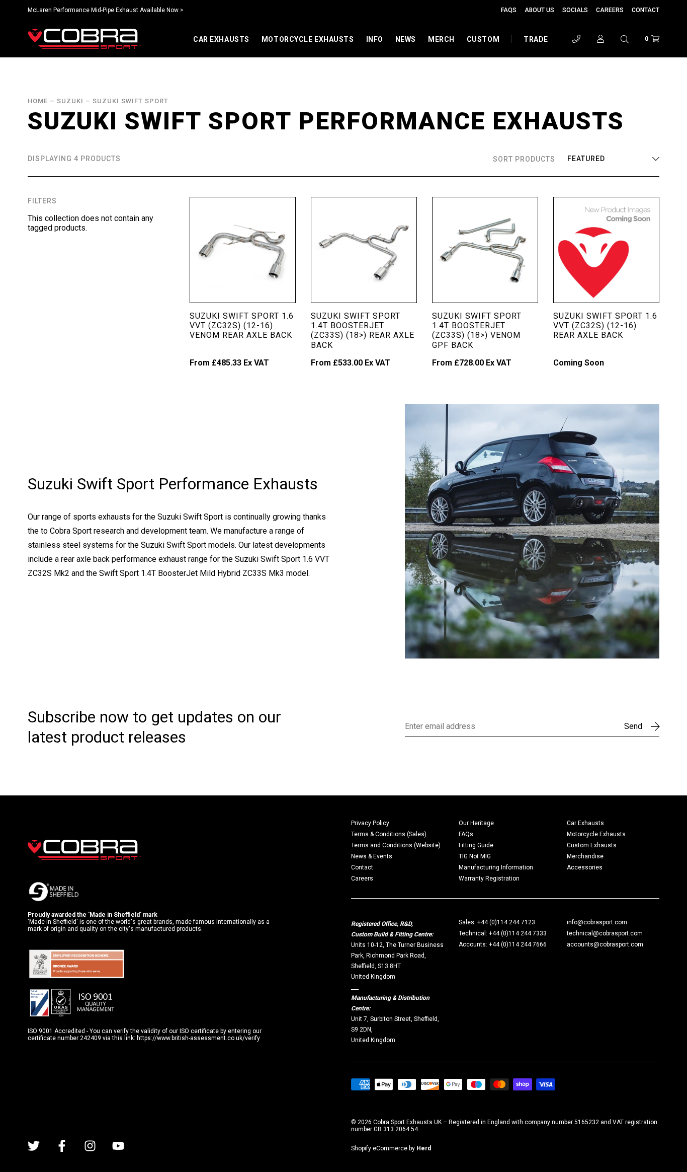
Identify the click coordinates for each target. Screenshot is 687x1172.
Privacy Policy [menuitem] (370, 823)
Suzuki (70, 101)
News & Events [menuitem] (371, 856)
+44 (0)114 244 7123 (506, 922)
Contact (645, 10)
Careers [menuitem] (362, 878)
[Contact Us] (576, 39)
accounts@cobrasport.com (605, 944)
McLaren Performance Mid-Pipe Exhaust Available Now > (106, 10)
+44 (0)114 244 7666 (518, 944)
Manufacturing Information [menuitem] (496, 867)
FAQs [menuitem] (466, 834)
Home (38, 101)
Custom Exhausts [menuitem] (592, 845)
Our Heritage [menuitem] (476, 823)
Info (374, 39)
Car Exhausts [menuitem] (585, 823)
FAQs (509, 10)
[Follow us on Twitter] (34, 1146)
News (405, 39)
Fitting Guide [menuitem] (476, 845)
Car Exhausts (221, 39)
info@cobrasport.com (597, 922)
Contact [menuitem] (362, 867)
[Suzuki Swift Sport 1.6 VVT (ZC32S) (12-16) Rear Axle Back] (606, 250)
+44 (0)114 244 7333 (518, 933)
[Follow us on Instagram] (90, 1146)
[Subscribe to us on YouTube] (118, 1146)
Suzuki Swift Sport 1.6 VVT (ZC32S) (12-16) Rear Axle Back (605, 325)
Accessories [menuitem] (585, 867)
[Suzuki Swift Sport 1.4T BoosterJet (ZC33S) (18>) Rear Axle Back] (363, 250)
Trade (536, 39)
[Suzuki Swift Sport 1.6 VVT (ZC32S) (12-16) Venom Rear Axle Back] (242, 250)
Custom (483, 39)
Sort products (524, 159)
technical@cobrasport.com (605, 933)
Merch (441, 39)
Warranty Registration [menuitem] (489, 878)
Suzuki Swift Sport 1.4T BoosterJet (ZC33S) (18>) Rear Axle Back (362, 330)
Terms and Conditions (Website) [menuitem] (396, 845)
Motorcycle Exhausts (308, 39)
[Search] (625, 39)
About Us (539, 10)
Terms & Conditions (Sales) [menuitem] (388, 834)
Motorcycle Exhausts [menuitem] (596, 834)
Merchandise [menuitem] (585, 856)
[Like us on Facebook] (62, 1146)
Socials (575, 10)
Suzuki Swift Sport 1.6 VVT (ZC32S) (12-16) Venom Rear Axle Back (242, 325)
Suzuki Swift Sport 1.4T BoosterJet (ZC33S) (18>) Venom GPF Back (477, 330)
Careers (610, 10)
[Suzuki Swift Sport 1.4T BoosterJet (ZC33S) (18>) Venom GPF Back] (485, 250)
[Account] (600, 39)
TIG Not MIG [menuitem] (475, 856)
